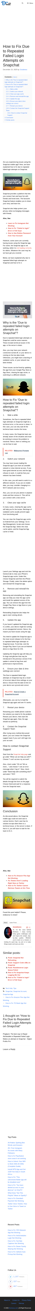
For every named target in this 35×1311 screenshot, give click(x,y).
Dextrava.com (13, 1308)
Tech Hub (9, 988)
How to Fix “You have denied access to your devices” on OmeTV (16, 1187)
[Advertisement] (17, 23)
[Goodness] (8, 938)
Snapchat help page (20, 754)
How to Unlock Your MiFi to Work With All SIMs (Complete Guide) (17, 1163)
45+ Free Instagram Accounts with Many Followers (15, 1150)
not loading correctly (24, 248)
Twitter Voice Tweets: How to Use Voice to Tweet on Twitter (17, 1206)
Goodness (17, 927)
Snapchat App (8, 994)
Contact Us (16, 1300)
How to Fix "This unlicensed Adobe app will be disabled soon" (17, 1179)
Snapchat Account (19, 991)
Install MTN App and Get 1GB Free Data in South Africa (17, 1171)
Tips (14, 988)
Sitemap (21, 1303)
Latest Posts (13, 922)
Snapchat (9, 991)
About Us (7, 1300)
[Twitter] (29, 927)
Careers (13, 1303)
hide (14, 77)
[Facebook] (27, 927)
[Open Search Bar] (22, 3)
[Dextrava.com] (6, 3)
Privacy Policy (26, 1300)
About (5, 922)
